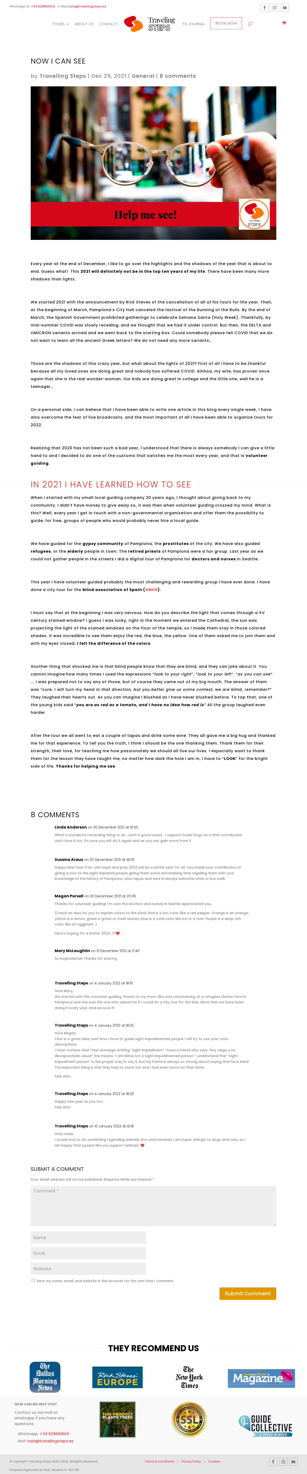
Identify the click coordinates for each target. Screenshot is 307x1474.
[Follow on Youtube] (285, 8)
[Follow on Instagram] (275, 8)
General (143, 76)
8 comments (178, 76)
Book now (226, 23)
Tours (58, 23)
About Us (84, 23)
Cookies (214, 1461)
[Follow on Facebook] (264, 8)
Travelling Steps (63, 76)
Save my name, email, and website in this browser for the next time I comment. (105, 1281)
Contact (108, 23)
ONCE (151, 589)
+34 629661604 (43, 6)
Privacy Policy (191, 1461)
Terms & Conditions (160, 1461)
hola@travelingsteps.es (87, 6)
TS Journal (194, 23)
